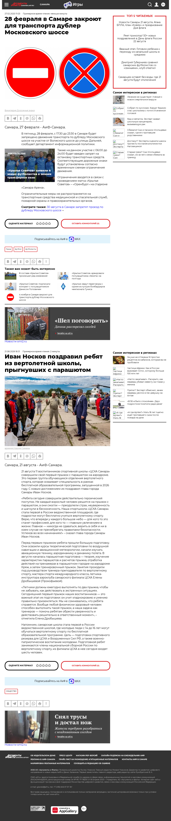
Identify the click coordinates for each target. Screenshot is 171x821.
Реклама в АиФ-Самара (43, 759)
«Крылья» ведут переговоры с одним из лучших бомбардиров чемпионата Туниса (88, 286)
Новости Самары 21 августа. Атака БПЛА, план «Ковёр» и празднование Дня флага (139, 25)
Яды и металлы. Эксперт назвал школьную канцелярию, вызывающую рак (143, 122)
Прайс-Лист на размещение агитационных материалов (88, 759)
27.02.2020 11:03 (12, 13)
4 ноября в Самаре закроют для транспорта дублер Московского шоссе (36, 297)
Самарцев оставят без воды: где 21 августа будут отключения (139, 78)
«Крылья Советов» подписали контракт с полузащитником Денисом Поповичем (34, 286)
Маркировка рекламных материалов (50, 763)
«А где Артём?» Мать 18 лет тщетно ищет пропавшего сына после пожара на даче (145, 415)
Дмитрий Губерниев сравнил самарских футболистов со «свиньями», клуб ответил (139, 65)
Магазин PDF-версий (86, 755)
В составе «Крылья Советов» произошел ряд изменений (34, 274)
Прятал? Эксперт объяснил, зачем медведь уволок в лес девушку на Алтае (145, 393)
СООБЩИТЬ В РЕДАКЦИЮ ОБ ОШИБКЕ (92, 763)
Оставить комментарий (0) (85, 223)
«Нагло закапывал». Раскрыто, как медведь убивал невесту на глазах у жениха (146, 382)
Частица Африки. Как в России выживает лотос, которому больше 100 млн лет (145, 371)
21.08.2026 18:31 (12, 351)
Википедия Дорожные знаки (20, 110)
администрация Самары (17, 448)
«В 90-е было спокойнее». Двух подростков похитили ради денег (144, 402)
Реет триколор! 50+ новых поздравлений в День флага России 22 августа (139, 38)
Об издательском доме (43, 755)
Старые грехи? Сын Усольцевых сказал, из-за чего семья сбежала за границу (146, 155)
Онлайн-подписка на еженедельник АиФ (123, 755)
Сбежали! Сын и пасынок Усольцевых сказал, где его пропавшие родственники (146, 133)
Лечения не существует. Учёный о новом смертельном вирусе (144, 98)
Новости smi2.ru (16, 341)
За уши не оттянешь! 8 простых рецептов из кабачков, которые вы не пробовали (146, 360)
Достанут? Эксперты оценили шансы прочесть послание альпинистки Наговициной (146, 144)
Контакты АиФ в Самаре (134, 759)
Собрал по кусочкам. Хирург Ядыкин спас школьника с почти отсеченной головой (146, 110)
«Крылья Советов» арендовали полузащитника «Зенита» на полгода (88, 276)
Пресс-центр (65, 755)
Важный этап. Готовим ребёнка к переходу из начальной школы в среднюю (139, 52)
